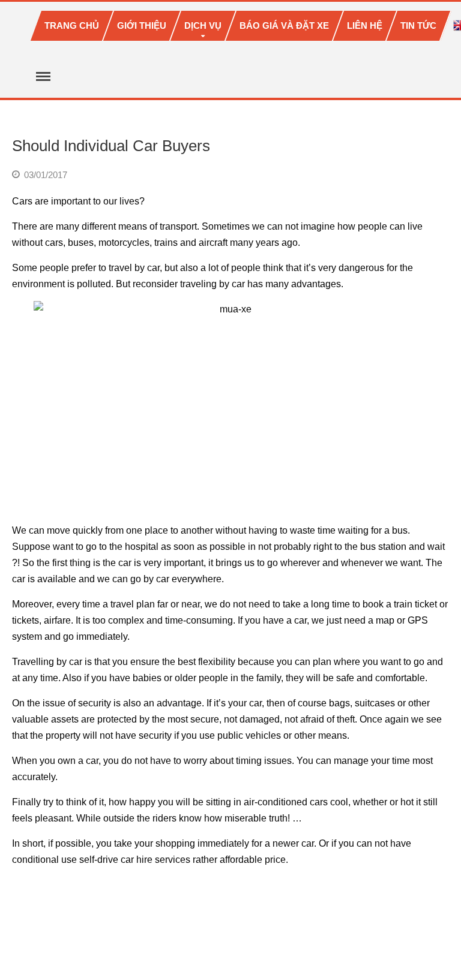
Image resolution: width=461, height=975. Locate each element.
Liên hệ (364, 25)
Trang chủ (71, 25)
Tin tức (418, 25)
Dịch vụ (202, 25)
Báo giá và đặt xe (284, 25)
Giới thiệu (141, 25)
